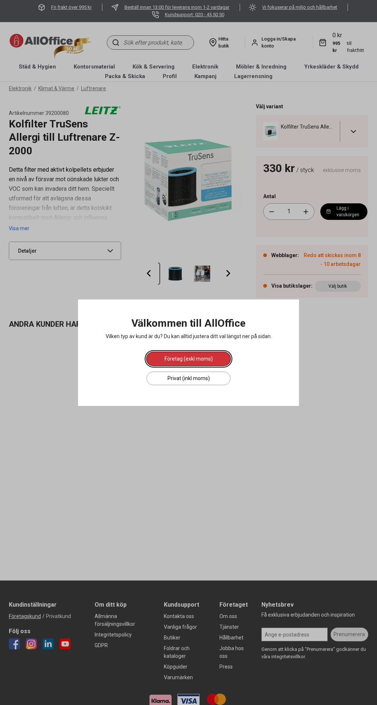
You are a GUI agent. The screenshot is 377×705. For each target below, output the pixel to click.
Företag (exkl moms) (189, 358)
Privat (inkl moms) (189, 378)
